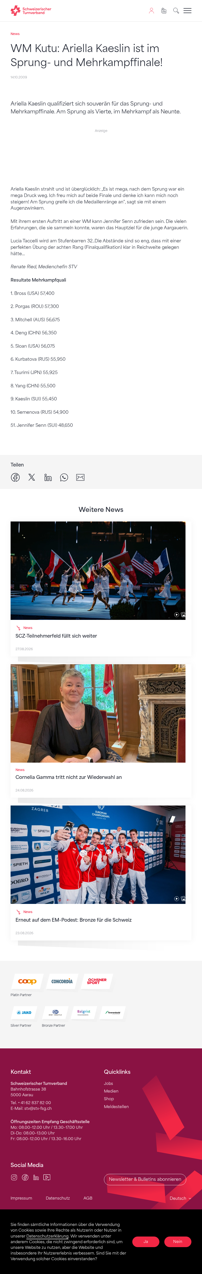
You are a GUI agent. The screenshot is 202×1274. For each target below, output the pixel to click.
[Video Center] (46, 1177)
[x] (32, 477)
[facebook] (15, 477)
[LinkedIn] (36, 1177)
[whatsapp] (64, 477)
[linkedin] (48, 477)
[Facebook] (25, 1177)
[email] (80, 477)
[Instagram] (14, 1177)
